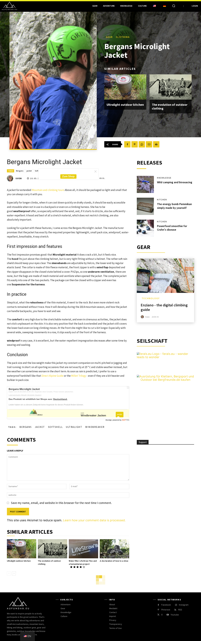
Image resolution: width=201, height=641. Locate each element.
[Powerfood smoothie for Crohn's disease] (145, 228)
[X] (158, 615)
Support (143, 442)
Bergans (19, 171)
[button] (173, 5)
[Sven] (11, 178)
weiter (119, 414)
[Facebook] (127, 144)
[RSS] (175, 610)
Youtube (175, 614)
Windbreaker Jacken (93, 415)
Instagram (183, 605)
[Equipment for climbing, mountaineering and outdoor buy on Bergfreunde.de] (165, 380)
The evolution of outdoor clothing (169, 106)
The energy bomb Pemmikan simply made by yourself (174, 205)
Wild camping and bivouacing (174, 182)
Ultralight (74, 426)
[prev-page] (9, 573)
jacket (29, 171)
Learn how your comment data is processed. (94, 520)
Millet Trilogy (78, 375)
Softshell (55, 426)
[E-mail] (149, 144)
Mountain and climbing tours (48, 190)
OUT (125, 420)
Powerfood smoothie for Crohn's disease (172, 227)
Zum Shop (68, 176)
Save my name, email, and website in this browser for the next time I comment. (61, 503)
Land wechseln (25, 395)
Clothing (123, 36)
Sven (19, 178)
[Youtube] (168, 615)
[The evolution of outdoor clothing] (170, 87)
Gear (109, 36)
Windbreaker (95, 426)
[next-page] (14, 573)
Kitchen (162, 199)
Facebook (166, 605)
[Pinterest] (134, 144)
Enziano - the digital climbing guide (164, 307)
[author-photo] (143, 316)
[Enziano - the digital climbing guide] (165, 276)
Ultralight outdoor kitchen (125, 105)
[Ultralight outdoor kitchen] (125, 87)
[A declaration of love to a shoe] (114, 548)
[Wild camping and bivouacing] (145, 184)
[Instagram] (176, 605)
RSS (180, 609)
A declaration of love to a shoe (114, 561)
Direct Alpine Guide (52, 375)
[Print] (156, 144)
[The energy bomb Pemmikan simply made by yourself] (145, 206)
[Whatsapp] (142, 144)
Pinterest (165, 609)
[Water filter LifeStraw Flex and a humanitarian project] (83, 548)
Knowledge (164, 178)
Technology (151, 298)
